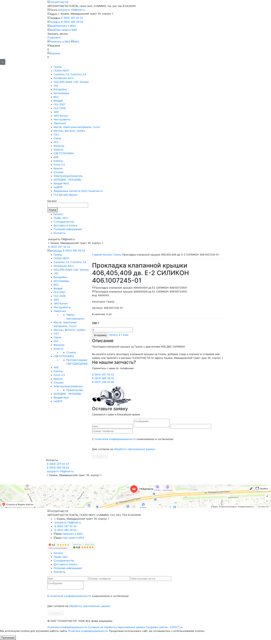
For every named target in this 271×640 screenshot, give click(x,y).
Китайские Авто (64, 78)
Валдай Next (61, 183)
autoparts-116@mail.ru (71, 9)
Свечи (57, 138)
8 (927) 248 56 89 (103, 382)
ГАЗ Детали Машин (65, 194)
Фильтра (59, 145)
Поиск (52, 209)
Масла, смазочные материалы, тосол (77, 127)
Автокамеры (61, 93)
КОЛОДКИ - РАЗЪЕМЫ (67, 179)
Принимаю (8, 637)
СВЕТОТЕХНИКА (64, 153)
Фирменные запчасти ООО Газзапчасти (78, 190)
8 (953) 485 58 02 (72, 21)
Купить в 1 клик (119, 335)
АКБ (56, 157)
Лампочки (60, 123)
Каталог (58, 214)
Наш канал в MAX (73, 537)
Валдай (58, 100)
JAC (56, 85)
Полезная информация (68, 229)
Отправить (100, 455)
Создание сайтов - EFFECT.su (164, 627)
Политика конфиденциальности (67, 627)
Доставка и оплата (65, 225)
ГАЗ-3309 (60, 108)
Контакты (59, 232)
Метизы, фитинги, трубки (69, 130)
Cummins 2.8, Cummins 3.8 (70, 74)
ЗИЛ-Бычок (61, 115)
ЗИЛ (56, 111)
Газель (58, 66)
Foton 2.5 (59, 164)
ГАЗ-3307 (59, 104)
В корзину (100, 335)
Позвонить (54, 37)
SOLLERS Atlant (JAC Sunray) (71, 81)
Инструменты (62, 119)
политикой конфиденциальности (115, 439)
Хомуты (58, 149)
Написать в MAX (72, 533)
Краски (58, 168)
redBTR (58, 187)
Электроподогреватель (68, 175)
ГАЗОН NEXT (61, 70)
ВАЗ (56, 96)
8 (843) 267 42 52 (72, 17)
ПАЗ (56, 134)
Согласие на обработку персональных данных (116, 627)
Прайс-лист (61, 217)
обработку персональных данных (134, 449)
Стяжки (71, 352)
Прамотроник (74, 390)
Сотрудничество (64, 221)
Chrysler (59, 172)
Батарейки (60, 89)
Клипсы (58, 160)
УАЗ (56, 142)
